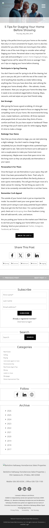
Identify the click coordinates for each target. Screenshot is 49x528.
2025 (9, 415)
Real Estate (7, 352)
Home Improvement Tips (11, 379)
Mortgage (7, 376)
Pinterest (15, 229)
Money (6, 370)
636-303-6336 (18, 481)
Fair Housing (35, 510)
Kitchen (34, 263)
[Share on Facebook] (12, 255)
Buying (6, 358)
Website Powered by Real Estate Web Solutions (24, 519)
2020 (9, 436)
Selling (6, 355)
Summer (15, 263)
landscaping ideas (20, 211)
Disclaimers (41, 522)
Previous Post (11, 278)
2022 (9, 428)
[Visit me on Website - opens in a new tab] (32, 395)
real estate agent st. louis (11, 361)
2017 (9, 449)
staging (43, 263)
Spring (6, 263)
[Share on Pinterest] (29, 255)
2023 (9, 423)
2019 (9, 441)
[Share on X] (20, 255)
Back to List (24, 235)
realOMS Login (24, 524)
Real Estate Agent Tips (11, 367)
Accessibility (25, 510)
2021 (9, 432)
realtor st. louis (8, 373)
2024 (9, 419)
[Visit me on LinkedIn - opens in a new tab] (24, 395)
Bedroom (25, 263)
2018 (9, 445)
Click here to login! (24, 322)
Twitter (31, 226)
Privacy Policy (15, 510)
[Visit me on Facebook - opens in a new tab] (17, 395)
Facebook (5, 229)
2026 (9, 411)
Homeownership (9, 364)
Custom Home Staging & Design (34, 57)
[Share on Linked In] (37, 255)
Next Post (39, 278)
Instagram (39, 226)
